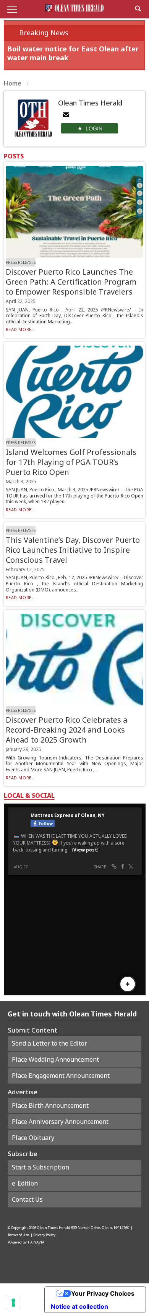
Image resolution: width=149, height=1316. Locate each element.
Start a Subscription (40, 1167)
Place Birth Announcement (50, 1105)
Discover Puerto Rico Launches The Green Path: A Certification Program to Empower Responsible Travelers (71, 282)
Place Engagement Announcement (61, 1075)
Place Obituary (33, 1137)
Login (94, 128)
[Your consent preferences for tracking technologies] (13, 1302)
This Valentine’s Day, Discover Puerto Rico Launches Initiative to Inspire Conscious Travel (73, 550)
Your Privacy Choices (102, 1293)
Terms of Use (18, 1234)
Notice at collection (79, 1306)
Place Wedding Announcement (55, 1059)
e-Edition (25, 1183)
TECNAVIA (36, 1242)
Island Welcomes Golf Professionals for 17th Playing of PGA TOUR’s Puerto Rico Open (71, 462)
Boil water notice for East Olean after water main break (73, 53)
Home (13, 83)
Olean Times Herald (53, 1227)
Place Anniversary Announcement (60, 1121)
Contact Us (27, 1199)
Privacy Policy (44, 1234)
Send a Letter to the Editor (49, 1043)
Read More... (21, 329)
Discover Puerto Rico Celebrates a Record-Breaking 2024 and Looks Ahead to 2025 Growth (66, 730)
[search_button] (138, 8)
